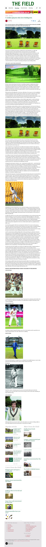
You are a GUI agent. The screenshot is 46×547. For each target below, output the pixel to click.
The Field (10, 20)
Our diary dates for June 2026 (17, 445)
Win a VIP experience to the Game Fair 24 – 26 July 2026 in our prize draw (17, 452)
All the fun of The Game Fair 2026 (16, 438)
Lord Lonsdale (28, 450)
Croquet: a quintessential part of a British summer (32, 440)
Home (7, 15)
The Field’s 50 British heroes (32, 469)
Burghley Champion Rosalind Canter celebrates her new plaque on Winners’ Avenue (17, 430)
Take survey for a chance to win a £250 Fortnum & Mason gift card (17, 460)
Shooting (11, 15)
